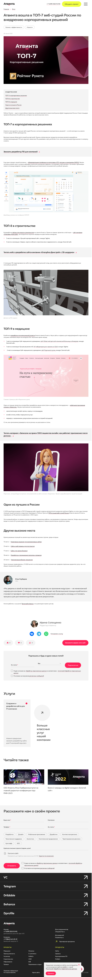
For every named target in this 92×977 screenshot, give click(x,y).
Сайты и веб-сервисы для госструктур (22, 546)
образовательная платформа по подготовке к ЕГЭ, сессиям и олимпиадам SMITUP (53, 162)
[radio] (9, 834)
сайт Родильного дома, (48, 350)
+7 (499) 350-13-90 (53, 4)
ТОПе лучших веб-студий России (58, 513)
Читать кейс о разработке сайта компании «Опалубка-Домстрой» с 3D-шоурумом (39, 252)
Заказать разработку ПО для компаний (20, 152)
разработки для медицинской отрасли (23, 335)
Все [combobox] (39, 663)
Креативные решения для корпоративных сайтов (26, 542)
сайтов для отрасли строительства (23, 232)
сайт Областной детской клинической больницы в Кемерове (59, 341)
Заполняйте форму (28, 604)
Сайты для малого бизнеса (19, 551)
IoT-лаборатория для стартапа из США (46, 347)
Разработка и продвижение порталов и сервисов (26, 555)
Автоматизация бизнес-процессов (22, 560)
